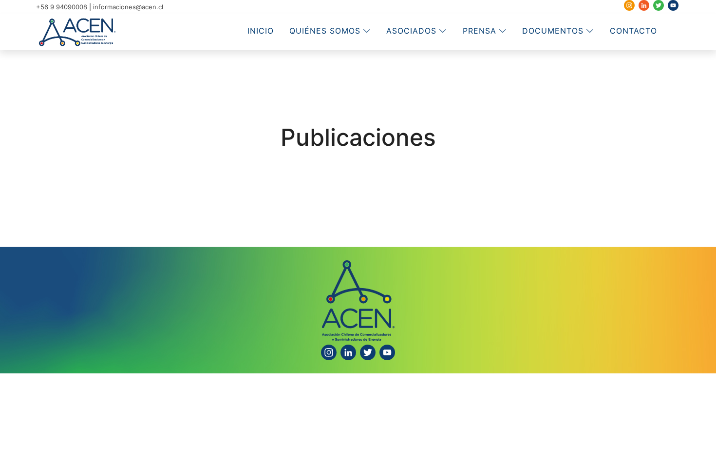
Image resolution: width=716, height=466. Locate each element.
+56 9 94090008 (61, 7)
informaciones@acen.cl (128, 7)
